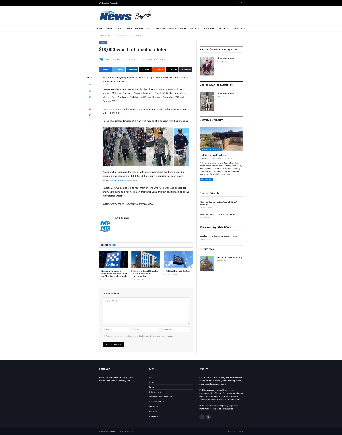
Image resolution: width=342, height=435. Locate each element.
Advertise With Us (190, 28)
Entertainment (135, 28)
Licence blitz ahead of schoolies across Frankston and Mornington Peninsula (114, 273)
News (109, 28)
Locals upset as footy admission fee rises (218, 236)
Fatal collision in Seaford (178, 271)
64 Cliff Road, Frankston (214, 155)
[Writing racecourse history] (207, 263)
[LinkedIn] (90, 97)
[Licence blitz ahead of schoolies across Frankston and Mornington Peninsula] (113, 259)
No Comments (148, 59)
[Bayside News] (125, 16)
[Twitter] (90, 91)
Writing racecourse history (229, 257)
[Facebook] (90, 85)
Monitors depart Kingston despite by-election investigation (145, 273)
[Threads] (90, 115)
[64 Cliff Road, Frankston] (221, 139)
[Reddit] (90, 109)
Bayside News (113, 59)
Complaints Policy (235, 431)
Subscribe (209, 28)
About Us (223, 28)
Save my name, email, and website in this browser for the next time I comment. (140, 336)
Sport (119, 28)
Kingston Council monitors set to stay (217, 214)
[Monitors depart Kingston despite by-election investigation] (145, 259)
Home (99, 28)
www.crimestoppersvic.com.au (120, 180)
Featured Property (211, 150)
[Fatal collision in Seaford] (178, 259)
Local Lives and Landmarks (161, 28)
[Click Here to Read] (207, 66)
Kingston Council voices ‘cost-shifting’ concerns (218, 203)
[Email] (90, 103)
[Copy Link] (90, 121)
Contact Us (239, 28)
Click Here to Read (225, 58)
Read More (206, 179)
